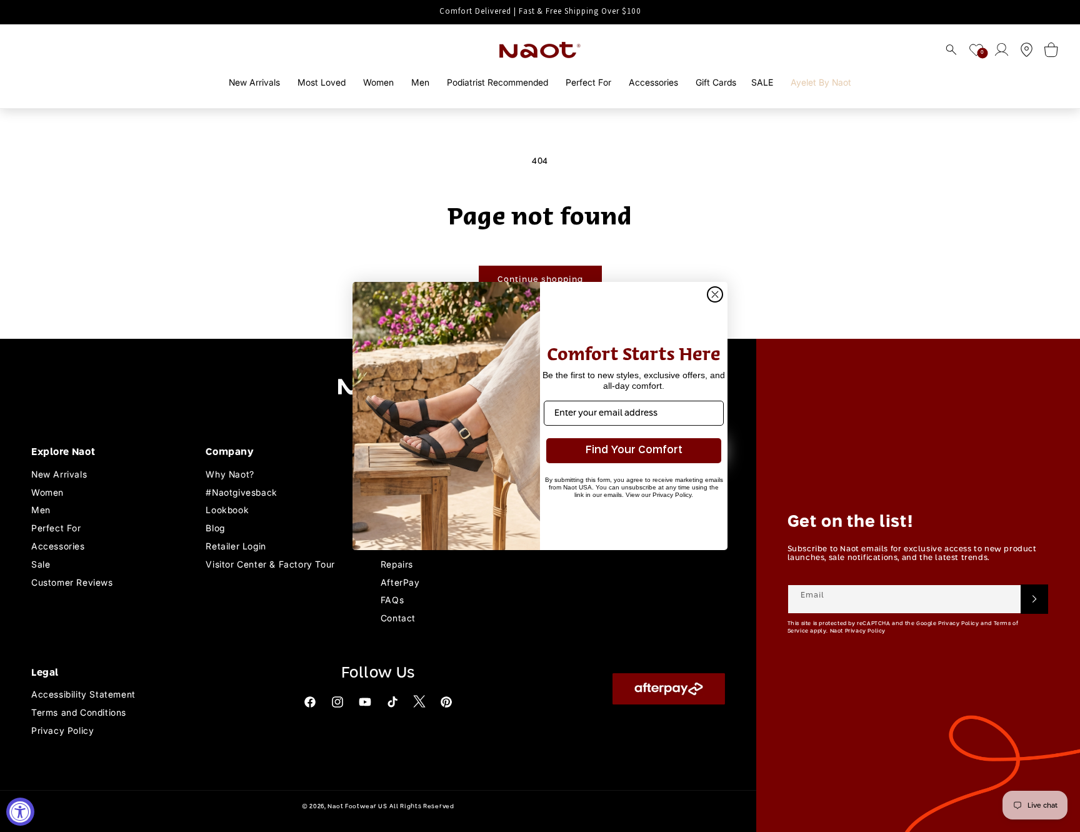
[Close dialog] (715, 294)
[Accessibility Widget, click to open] (20, 812)
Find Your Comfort (634, 450)
